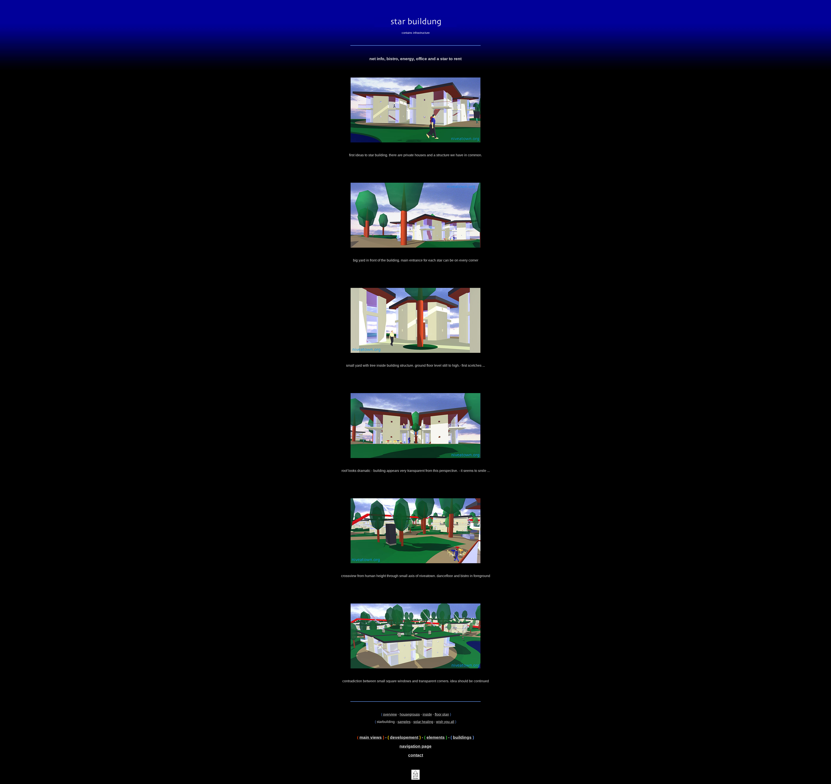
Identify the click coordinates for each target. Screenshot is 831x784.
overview (390, 714)
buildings (462, 737)
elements (436, 737)
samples (404, 722)
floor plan (442, 714)
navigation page (415, 746)
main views (370, 737)
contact (415, 755)
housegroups (410, 714)
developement (404, 737)
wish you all (445, 722)
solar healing (423, 722)
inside (427, 714)
